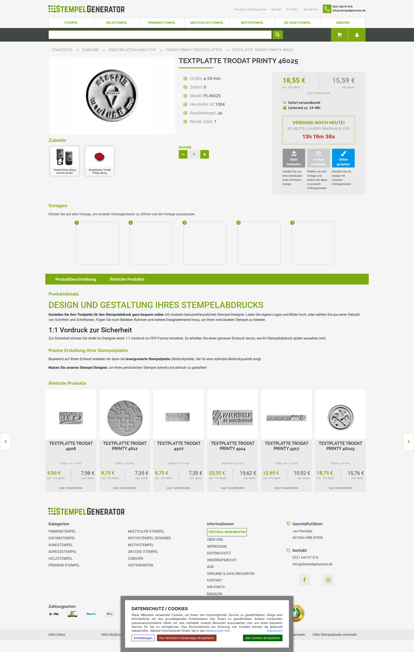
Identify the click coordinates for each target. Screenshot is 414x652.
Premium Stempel (162, 23)
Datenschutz (219, 553)
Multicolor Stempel (206, 23)
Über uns (215, 540)
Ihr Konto (292, 9)
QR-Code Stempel (297, 23)
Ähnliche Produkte (127, 279)
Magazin (214, 594)
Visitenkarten (140, 565)
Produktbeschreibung (75, 279)
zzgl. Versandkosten (318, 93)
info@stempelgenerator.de (312, 564)
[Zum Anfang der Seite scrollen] (401, 639)
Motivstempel (252, 23)
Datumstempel (62, 538)
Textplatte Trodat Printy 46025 (262, 50)
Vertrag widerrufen (227, 532)
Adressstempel (63, 552)
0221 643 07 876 (305, 557)
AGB (210, 567)
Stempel (71, 23)
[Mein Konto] (356, 35)
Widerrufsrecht (222, 560)
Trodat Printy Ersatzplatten (194, 50)
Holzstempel (116, 23)
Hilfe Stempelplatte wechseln (335, 635)
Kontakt (276, 9)
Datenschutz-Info (217, 630)
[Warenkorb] (339, 35)
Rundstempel (61, 545)
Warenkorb (310, 9)
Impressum (274, 630)
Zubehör (343, 23)
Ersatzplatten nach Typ (132, 50)
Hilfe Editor (57, 635)
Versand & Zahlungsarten (250, 9)
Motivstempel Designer (149, 538)
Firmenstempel (62, 531)
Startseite (62, 50)
